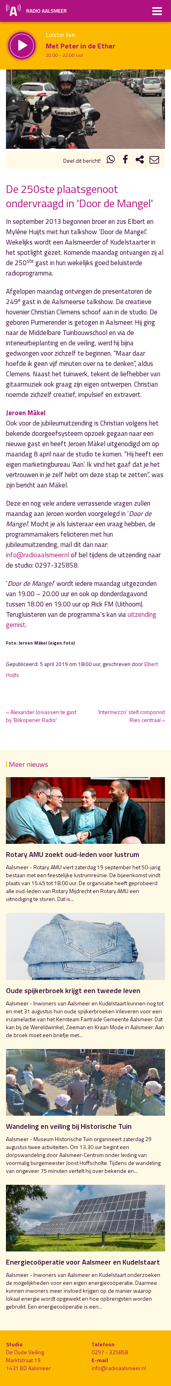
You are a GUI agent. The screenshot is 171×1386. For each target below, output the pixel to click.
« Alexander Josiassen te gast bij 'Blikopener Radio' (41, 716)
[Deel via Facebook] (125, 160)
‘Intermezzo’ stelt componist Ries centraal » (131, 716)
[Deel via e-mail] (154, 160)
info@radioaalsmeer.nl (37, 555)
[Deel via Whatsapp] (111, 160)
